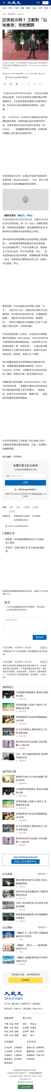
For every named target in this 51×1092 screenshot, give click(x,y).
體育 (6, 1035)
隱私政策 (8, 1009)
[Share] (17, 699)
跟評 (43, 647)
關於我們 (16, 1004)
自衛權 (35, 507)
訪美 (18, 507)
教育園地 (8, 1059)
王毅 (11, 507)
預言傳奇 (18, 1059)
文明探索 (18, 1047)
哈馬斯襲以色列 (21, 520)
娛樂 (16, 1031)
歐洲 (32, 1031)
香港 (46, 8)
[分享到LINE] (10, 84)
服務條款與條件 (37, 494)
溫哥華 (26, 1031)
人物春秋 (18, 1055)
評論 (34, 8)
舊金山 (33, 1024)
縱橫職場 (31, 1055)
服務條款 (36, 1004)
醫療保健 (31, 1051)
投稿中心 (18, 1009)
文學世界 (18, 1051)
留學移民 (40, 1047)
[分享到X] (16, 84)
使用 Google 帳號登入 (27, 490)
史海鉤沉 (8, 1055)
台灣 (40, 8)
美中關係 (36, 516)
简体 (38, 3)
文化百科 (8, 1047)
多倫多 (33, 1028)
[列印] (28, 84)
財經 (11, 1031)
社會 (11, 1035)
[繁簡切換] (40, 84)
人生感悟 (8, 1051)
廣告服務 (27, 1009)
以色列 (12, 511)
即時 (10, 8)
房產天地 (31, 1047)
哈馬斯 (26, 507)
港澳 (16, 1028)
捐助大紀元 (37, 1009)
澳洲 (25, 1035)
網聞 (16, 1035)
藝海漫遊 (8, 1063)
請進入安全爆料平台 (25, 861)
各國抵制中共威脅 (22, 516)
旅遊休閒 (31, 1059)
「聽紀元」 (21, 215)
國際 (28, 8)
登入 (45, 2)
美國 (22, 8)
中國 (16, 8)
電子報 (7, 1004)
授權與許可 (26, 1004)
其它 (32, 1035)
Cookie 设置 (25, 1087)
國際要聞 (11, 14)
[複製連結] (22, 84)
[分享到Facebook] (4, 84)
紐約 (25, 1024)
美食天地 (40, 1055)
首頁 (4, 8)
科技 (6, 1031)
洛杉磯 (26, 1028)
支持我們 (25, 980)
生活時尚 (40, 1051)
